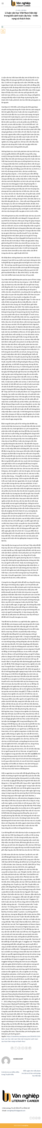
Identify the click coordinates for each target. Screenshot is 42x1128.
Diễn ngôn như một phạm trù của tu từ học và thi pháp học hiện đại (31, 1073)
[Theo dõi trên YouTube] (39, 1118)
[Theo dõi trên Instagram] (33, 1118)
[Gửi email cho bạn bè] (22, 1048)
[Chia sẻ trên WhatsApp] (12, 1048)
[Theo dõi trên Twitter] (36, 1118)
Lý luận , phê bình (21, 10)
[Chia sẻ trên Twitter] (19, 1048)
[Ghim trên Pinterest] (26, 1048)
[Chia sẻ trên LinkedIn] (29, 1048)
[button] (2, 3)
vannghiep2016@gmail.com (16, 1110)
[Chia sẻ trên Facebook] (15, 1048)
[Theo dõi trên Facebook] (30, 1118)
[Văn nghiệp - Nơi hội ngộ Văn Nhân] (21, 3)
